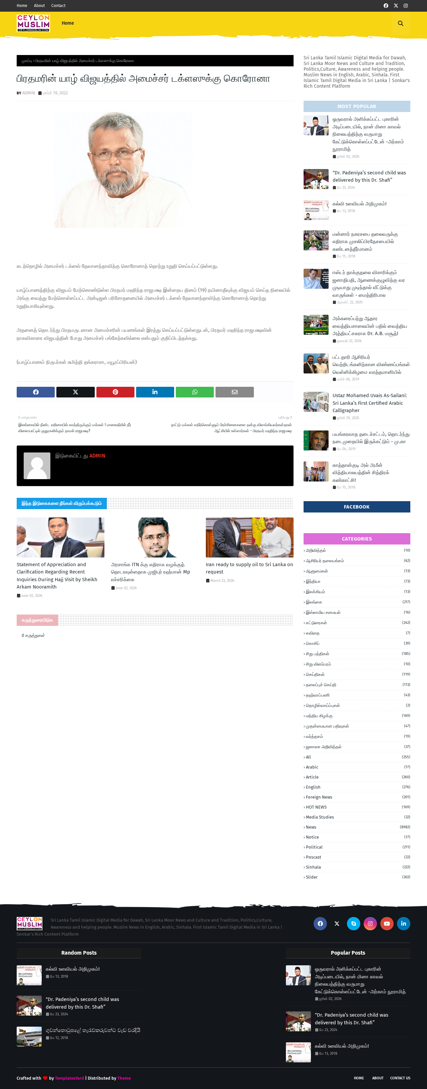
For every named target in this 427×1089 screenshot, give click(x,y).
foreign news (358, 797)
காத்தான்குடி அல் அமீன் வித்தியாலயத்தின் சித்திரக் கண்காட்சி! (361, 472)
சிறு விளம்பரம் (358, 664)
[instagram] (405, 6)
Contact (58, 5)
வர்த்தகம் (358, 736)
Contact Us (400, 1078)
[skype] (353, 923)
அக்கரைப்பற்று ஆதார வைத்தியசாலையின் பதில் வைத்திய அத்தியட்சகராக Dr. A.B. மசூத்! (370, 325)
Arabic (358, 767)
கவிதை (358, 633)
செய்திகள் (358, 674)
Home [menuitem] (68, 23)
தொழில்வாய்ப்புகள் (358, 705)
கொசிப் (358, 643)
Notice (358, 837)
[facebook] (386, 6)
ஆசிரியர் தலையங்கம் (358, 560)
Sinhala (358, 867)
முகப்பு (27, 60)
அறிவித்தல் (358, 550)
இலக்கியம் (358, 591)
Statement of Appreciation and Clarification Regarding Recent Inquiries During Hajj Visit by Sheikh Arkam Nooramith (57, 576)
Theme (124, 1078)
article (358, 777)
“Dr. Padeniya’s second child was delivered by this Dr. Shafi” (369, 176)
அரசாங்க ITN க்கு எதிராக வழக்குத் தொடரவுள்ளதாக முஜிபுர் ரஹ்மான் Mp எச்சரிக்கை (150, 572)
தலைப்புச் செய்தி (358, 684)
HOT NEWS (358, 807)
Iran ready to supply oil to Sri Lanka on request (249, 568)
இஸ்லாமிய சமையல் (358, 612)
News (358, 827)
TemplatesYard (69, 1078)
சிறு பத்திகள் (358, 653)
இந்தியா (358, 581)
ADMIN (28, 92)
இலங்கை (358, 602)
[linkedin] (403, 923)
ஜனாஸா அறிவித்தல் (358, 746)
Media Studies (358, 817)
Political (358, 847)
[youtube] (387, 923)
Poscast (358, 857)
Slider (358, 877)
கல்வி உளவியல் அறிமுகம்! (360, 204)
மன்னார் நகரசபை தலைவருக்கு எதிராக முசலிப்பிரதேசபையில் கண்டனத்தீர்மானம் (365, 241)
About (39, 5)
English (358, 787)
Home (22, 5)
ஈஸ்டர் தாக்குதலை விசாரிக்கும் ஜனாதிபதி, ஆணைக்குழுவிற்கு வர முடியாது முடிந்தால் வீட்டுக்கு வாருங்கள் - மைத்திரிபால (369, 283)
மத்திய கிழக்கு (358, 715)
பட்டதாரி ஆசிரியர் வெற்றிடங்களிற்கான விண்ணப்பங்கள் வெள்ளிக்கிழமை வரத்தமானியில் (371, 364)
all (358, 757)
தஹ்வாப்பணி (358, 695)
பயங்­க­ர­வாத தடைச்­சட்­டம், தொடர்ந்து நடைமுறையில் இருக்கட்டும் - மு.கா (371, 438)
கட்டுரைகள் (358, 622)
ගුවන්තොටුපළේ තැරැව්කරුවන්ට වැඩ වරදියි (93, 1030)
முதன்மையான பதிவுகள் (358, 726)
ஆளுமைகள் (358, 571)
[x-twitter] (396, 6)
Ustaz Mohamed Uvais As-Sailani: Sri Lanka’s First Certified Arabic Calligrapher (370, 402)
